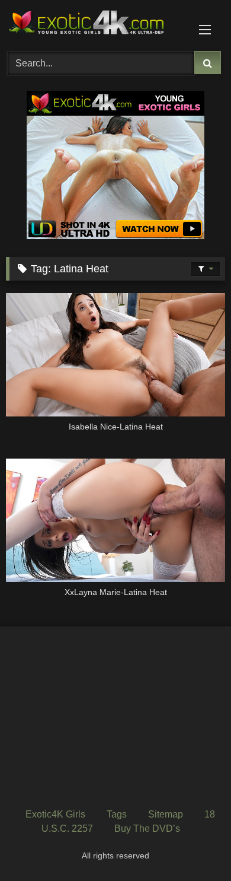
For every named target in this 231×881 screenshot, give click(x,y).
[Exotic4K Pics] (95, 24)
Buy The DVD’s (147, 828)
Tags (117, 814)
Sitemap (165, 814)
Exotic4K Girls (55, 814)
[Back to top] (194, 845)
